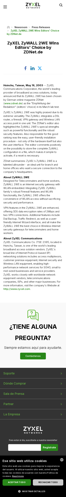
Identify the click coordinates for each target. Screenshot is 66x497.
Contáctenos (33, 356)
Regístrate (49, 447)
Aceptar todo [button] (17, 482)
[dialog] (33, 476)
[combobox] (61, 459)
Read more (18, 476)
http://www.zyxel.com (16, 289)
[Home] (8, 27)
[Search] (60, 5)
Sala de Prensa (13, 393)
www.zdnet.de (13, 103)
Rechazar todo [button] (48, 482)
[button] (33, 491)
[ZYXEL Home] (33, 5)
